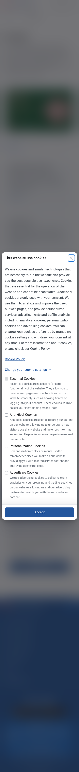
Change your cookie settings (26, 370)
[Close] (71, 258)
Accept (39, 512)
